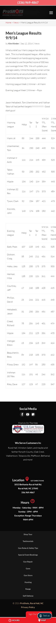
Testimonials (28, 541)
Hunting (28, 582)
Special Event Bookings (28, 555)
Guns (28, 568)
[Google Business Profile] (33, 414)
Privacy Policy (28, 607)
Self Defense (28, 596)
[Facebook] (22, 414)
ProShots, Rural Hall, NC (31, 603)
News (36, 43)
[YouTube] (27, 414)
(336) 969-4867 (28, 2)
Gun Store (28, 575)
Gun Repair (28, 561)
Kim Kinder (13, 43)
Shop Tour (28, 534)
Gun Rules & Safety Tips (28, 548)
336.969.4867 (28, 492)
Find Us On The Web (28, 423)
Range (28, 589)
